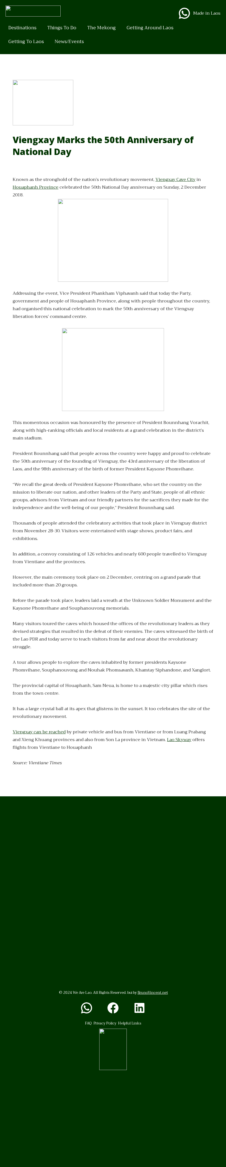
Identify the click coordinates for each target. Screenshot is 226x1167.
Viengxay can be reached (39, 732)
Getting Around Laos (150, 28)
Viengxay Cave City (175, 179)
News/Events (69, 42)
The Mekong (101, 28)
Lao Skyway (179, 740)
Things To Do (61, 28)
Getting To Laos (26, 42)
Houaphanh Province (35, 187)
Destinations (22, 28)
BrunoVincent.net (153, 992)
